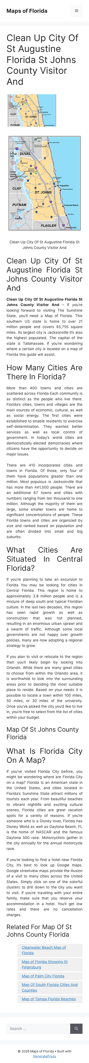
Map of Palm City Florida (43, 976)
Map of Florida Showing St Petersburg (45, 965)
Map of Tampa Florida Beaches (49, 999)
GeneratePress (44, 1056)
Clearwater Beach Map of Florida (44, 950)
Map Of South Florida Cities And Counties (50, 987)
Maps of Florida (27, 11)
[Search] (76, 1029)
